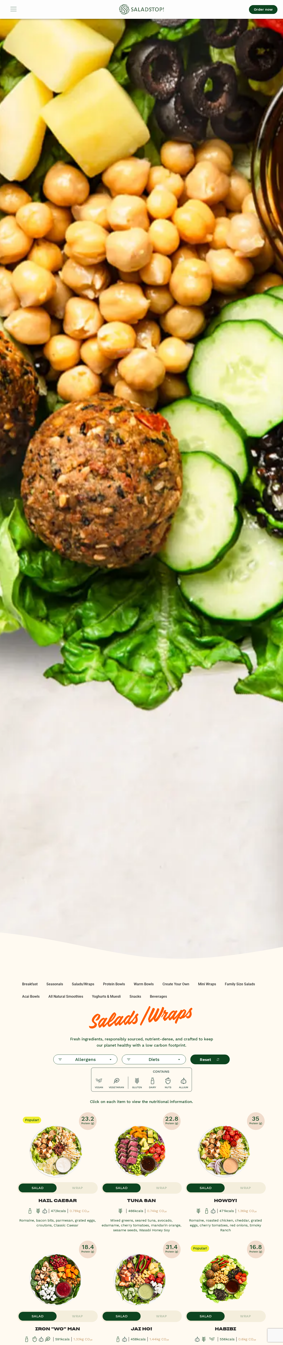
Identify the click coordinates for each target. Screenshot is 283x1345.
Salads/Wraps (83, 984)
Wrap (77, 1188)
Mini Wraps (207, 984)
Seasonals (54, 984)
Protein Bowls (114, 984)
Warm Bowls (144, 984)
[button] (25, 9)
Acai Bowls (31, 996)
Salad (38, 1188)
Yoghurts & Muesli (106, 996)
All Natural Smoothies (65, 996)
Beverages (158, 996)
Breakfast (30, 984)
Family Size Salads (240, 984)
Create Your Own (176, 984)
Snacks (135, 996)
